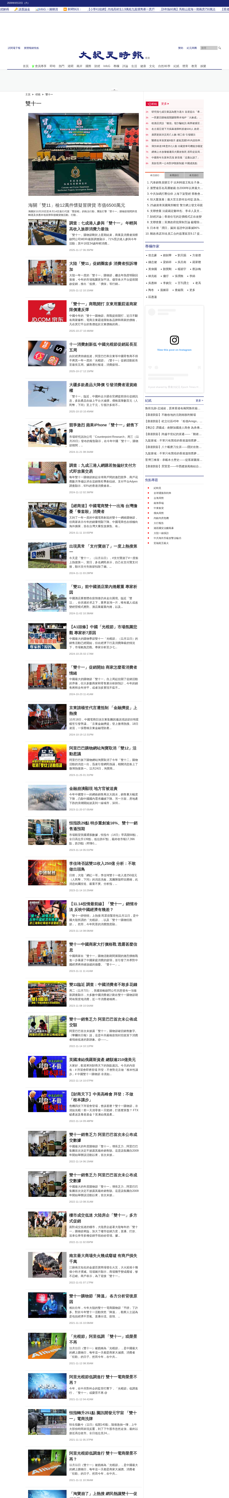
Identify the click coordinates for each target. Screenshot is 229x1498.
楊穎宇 (182, 269)
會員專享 (41, 66)
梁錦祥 (167, 262)
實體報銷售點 (31, 47)
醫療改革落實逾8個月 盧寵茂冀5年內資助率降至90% (177, 140)
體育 (185, 66)
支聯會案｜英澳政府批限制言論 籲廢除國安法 (176, 222)
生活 (134, 66)
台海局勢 (159, 498)
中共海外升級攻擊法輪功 (167, 538)
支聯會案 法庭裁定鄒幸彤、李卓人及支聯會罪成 (176, 211)
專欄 (116, 66)
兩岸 (79, 66)
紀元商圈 (192, 47)
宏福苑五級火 (161, 543)
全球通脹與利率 (162, 493)
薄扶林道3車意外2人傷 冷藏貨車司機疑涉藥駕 (177, 146)
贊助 (180, 47)
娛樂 (203, 66)
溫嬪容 (164, 289)
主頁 (27, 94)
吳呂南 (182, 262)
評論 (125, 66)
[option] (83, 154)
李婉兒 (167, 283)
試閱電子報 (14, 47)
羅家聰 (196, 262)
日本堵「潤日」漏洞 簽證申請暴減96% (174, 227)
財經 (97, 66)
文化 (152, 66)
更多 (192, 289)
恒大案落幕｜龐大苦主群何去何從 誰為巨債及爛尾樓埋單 (176, 200)
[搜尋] (219, 48)
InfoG (106, 66)
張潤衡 (179, 276)
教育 (194, 66)
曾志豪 (152, 255)
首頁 (26, 66)
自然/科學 (164, 66)
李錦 (192, 276)
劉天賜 (182, 255)
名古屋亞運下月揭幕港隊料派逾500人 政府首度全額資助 (177, 129)
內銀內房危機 (161, 518)
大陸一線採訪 (161, 533)
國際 (88, 66)
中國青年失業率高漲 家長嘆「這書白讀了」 (176, 157)
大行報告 (159, 523)
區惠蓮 (152, 296)
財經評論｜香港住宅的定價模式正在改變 (176, 216)
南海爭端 (159, 503)
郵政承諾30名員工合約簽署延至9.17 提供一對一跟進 (176, 234)
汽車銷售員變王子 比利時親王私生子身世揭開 (176, 183)
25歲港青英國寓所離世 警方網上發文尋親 (176, 205)
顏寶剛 (167, 269)
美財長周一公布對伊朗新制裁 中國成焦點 (174, 163)
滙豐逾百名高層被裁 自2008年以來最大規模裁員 (176, 188)
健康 (143, 66)
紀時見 (157, 488)
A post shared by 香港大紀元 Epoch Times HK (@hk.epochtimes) (184, 387)
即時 (52, 66)
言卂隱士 (183, 283)
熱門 (61, 66)
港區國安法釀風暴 (164, 528)
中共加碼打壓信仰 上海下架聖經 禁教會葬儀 (176, 194)
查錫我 (179, 289)
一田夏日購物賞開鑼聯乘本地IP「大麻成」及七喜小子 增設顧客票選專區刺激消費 (176, 117)
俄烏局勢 (159, 513)
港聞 (70, 66)
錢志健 (152, 262)
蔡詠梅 (196, 269)
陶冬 (151, 289)
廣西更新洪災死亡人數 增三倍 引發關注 (174, 134)
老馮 (198, 283)
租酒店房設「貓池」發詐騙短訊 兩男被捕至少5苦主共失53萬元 (177, 123)
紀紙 (176, 66)
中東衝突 (159, 508)
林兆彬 (152, 276)
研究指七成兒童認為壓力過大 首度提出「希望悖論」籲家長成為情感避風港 (177, 112)
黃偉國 (152, 269)
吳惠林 (152, 283)
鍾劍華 (167, 255)
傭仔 (166, 276)
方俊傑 (196, 255)
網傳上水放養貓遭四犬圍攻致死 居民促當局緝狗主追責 (177, 152)
